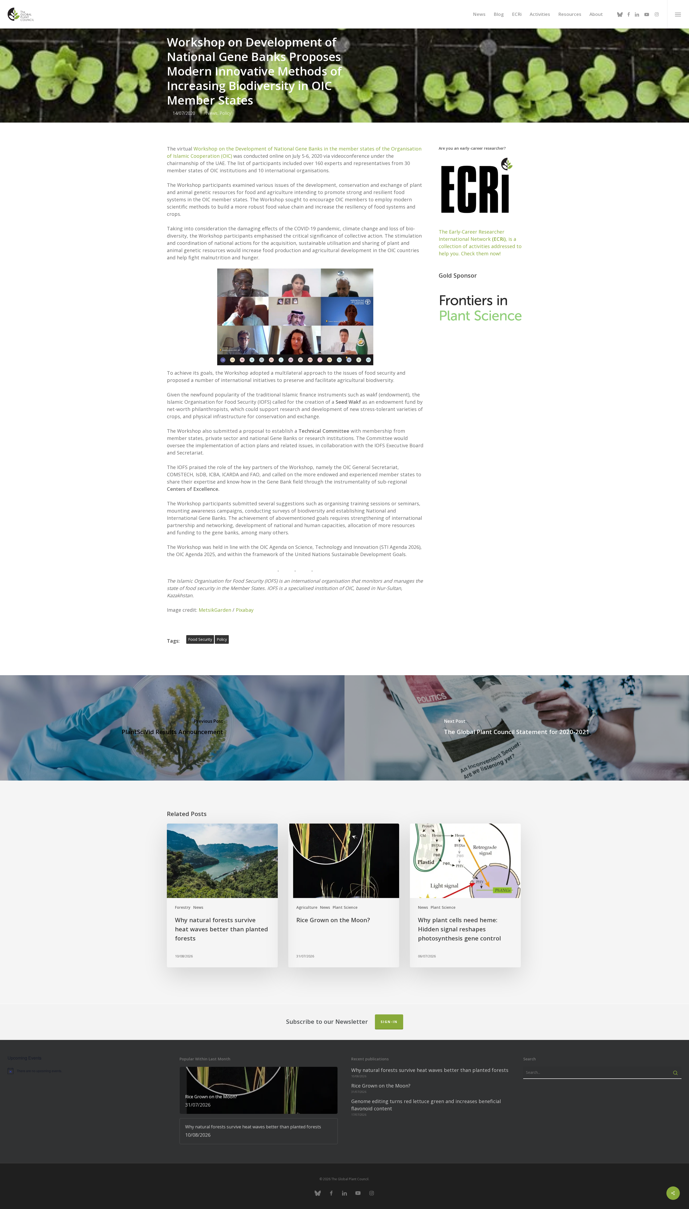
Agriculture (306, 907)
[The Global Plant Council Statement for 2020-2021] (516, 728)
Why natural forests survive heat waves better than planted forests (429, 1070)
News (211, 113)
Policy (225, 113)
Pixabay (245, 610)
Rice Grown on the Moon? (380, 1085)
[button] (678, 14)
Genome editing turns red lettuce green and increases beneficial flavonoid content (426, 1105)
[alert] (87, 1071)
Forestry (183, 907)
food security (200, 639)
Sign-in (389, 1022)
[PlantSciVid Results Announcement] (172, 728)
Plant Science (345, 907)
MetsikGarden (215, 610)
